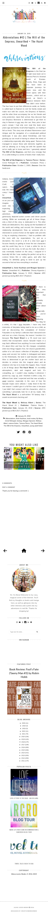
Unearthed (6, 268)
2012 (23, 758)
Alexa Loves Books (21, 907)
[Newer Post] (5, 551)
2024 (24, 726)
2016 (23, 747)
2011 (23, 761)
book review (31, 418)
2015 (23, 750)
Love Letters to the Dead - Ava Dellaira (24, 798)
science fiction (13, 423)
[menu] (3, 3)
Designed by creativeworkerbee (24, 911)
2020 (23, 736)
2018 (23, 742)
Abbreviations (10, 418)
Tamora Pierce (24, 423)
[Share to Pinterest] (29, 432)
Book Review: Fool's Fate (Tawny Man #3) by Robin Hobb (24, 673)
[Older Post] (43, 551)
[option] (24, 458)
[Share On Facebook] (23, 432)
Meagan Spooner (29, 421)
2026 (24, 723)
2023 (24, 728)
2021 (24, 734)
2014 (23, 753)
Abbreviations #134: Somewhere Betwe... (24, 463)
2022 (24, 731)
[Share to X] (18, 432)
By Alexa (39, 418)
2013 (23, 755)
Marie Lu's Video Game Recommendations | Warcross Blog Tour (24, 831)
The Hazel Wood (9, 403)
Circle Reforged (10, 421)
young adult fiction (36, 426)
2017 (23, 744)
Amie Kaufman (21, 418)
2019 (23, 739)
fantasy (19, 421)
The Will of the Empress (12, 160)
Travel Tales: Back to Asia (24, 863)
